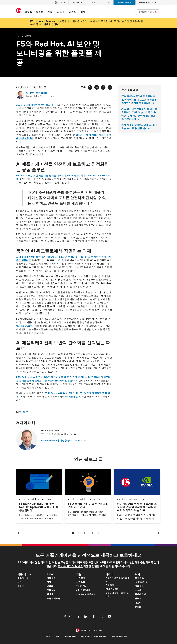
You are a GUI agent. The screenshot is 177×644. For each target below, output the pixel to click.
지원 (108, 2)
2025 (25, 412)
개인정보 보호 (70, 636)
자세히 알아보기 (52, 24)
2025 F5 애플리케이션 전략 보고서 (34, 104)
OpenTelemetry (24, 326)
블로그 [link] (28, 36)
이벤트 (138, 602)
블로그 (138, 598)
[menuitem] (59, 2)
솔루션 (20, 586)
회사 (18, 36)
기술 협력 (109, 585)
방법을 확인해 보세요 (70, 566)
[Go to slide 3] (85, 533)
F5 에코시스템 (75, 499)
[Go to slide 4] (92, 533)
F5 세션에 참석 (73, 396)
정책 (57, 636)
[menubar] (88, 2)
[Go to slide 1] (73, 533)
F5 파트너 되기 (112, 589)
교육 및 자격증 (53, 598)
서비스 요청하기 (83, 590)
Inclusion (139, 590)
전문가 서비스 (82, 586)
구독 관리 (80, 577)
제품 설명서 (52, 577)
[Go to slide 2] (79, 533)
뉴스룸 (138, 606)
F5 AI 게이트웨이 (76, 175)
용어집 (50, 586)
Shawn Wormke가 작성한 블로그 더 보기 (62, 440)
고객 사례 (51, 590)
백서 (49, 582)
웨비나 (50, 594)
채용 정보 (139, 586)
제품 (19, 582)
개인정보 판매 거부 (119, 636)
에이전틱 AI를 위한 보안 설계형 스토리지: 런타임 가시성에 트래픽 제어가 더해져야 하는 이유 (137, 507)
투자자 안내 (140, 594)
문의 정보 (139, 577)
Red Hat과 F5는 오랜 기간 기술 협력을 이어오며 (41, 175)
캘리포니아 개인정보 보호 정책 (93, 636)
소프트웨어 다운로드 (85, 594)
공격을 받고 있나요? (148, 2)
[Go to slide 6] (104, 533)
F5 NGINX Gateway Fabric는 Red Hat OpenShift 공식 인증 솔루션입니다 (38, 507)
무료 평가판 (22, 577)
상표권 (47, 636)
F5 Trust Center (142, 582)
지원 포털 (80, 582)
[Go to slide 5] (98, 533)
